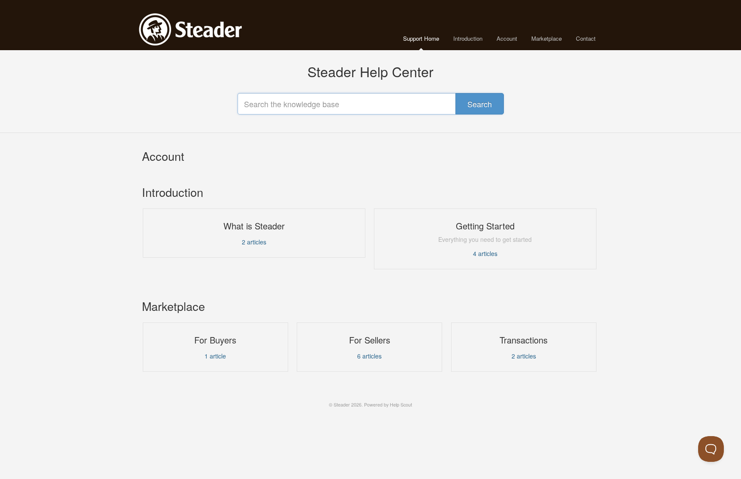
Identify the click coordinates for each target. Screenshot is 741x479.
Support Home (421, 38)
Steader (342, 404)
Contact (586, 38)
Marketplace (546, 38)
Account (507, 38)
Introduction (467, 38)
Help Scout (401, 404)
